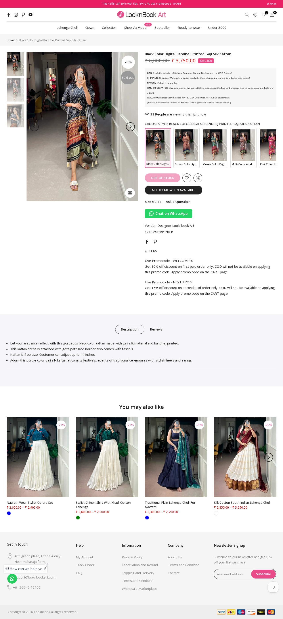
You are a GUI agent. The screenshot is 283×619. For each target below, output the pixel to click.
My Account (84, 557)
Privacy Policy (132, 557)
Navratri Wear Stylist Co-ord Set (30, 502)
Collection (109, 27)
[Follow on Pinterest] (23, 14)
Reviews (156, 329)
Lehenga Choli (67, 27)
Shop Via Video (137, 27)
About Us (175, 557)
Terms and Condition (137, 580)
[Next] (130, 126)
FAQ (79, 573)
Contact (174, 573)
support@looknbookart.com (34, 577)
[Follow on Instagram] (16, 14)
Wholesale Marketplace (139, 588)
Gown (89, 27)
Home (11, 40)
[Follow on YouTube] (31, 14)
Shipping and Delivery (138, 573)
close (12, 4)
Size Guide (153, 201)
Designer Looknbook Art (175, 225)
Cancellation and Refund (140, 565)
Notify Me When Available (173, 190)
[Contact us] (12, 579)
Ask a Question (178, 201)
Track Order (85, 565)
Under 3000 (217, 27)
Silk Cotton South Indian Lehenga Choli (242, 502)
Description (130, 329)
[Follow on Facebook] (9, 14)
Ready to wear (189, 27)
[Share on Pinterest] (155, 242)
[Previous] (34, 126)
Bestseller (162, 27)
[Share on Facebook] (147, 242)
